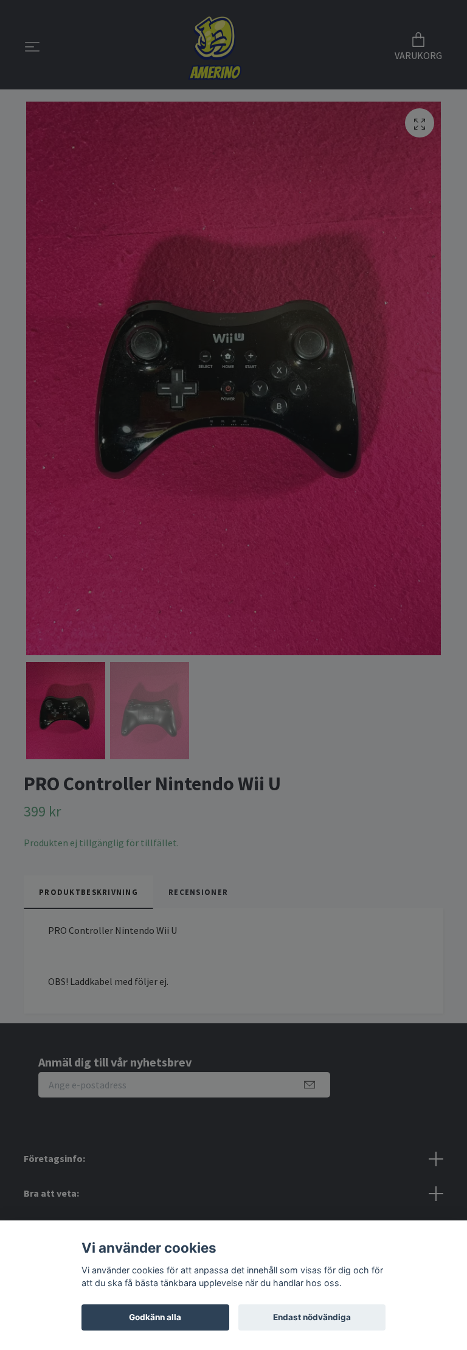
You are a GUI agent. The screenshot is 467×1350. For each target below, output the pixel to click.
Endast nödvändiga (312, 1317)
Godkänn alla (155, 1317)
